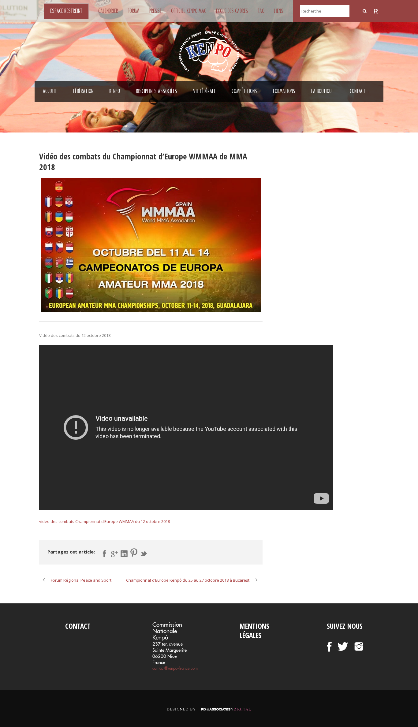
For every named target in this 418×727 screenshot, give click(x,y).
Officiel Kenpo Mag (189, 11)
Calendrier (108, 11)
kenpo (114, 91)
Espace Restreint (66, 11)
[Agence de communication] (209, 704)
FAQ (261, 11)
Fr (376, 11)
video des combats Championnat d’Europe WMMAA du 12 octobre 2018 (104, 521)
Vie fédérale (204, 91)
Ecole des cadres (232, 11)
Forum (133, 11)
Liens (278, 11)
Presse (155, 11)
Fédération (83, 91)
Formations (284, 91)
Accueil (50, 91)
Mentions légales (254, 630)
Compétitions (244, 91)
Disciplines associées (156, 91)
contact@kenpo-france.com (175, 668)
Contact (357, 91)
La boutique (322, 91)
